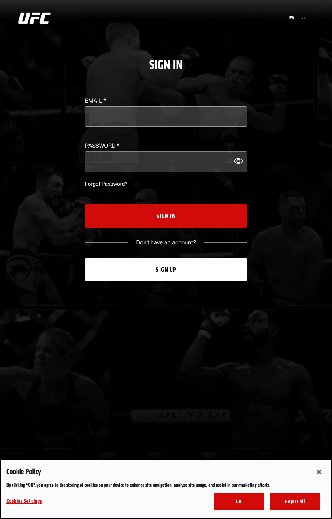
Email (95, 100)
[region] (166, 489)
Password (102, 145)
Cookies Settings (24, 501)
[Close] (319, 472)
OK (239, 501)
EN (291, 18)
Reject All (294, 501)
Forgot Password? (106, 184)
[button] (238, 161)
